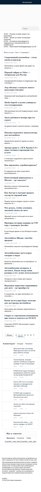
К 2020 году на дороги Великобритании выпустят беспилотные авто (24, 395)
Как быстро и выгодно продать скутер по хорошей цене (19, 194)
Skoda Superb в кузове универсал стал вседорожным (20, 103)
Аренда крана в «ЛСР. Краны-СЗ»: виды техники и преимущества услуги (21, 150)
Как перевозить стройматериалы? (20, 165)
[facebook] (17, 21)
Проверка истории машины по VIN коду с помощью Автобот (21, 224)
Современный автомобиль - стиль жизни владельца (20, 58)
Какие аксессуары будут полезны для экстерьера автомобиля (20, 301)
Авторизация (27, 2)
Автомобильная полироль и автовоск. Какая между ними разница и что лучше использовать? (21, 270)
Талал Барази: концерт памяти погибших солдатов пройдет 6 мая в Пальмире (24, 362)
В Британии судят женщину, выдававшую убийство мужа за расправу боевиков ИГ (24, 373)
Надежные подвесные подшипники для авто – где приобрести (20, 286)
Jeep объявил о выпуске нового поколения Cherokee (19, 88)
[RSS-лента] (11, 21)
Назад (9, 335)
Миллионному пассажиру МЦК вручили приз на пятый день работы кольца (24, 350)
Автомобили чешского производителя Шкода (21, 246)
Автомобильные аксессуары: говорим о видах (18, 254)
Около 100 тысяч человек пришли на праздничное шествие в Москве (23, 384)
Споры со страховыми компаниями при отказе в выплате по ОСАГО (21, 316)
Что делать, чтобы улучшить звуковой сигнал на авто (18, 209)
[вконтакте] (22, 21)
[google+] (27, 21)
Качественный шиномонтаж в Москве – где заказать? (18, 179)
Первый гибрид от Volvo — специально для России (17, 73)
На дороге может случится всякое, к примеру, (21, 126)
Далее (20, 336)
